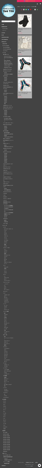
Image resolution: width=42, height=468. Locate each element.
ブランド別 (4, 52)
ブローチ (5, 361)
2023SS (5, 80)
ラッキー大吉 (5, 223)
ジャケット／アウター (6, 247)
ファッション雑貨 (6, 311)
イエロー (4, 414)
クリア (4, 425)
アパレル (5, 395)
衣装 (5, 103)
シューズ (4, 303)
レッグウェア (28, 6)
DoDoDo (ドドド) (6, 85)
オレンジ (4, 420)
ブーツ (5, 308)
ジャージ (5, 263)
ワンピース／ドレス (6, 282)
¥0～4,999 (5, 432)
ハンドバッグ (6, 300)
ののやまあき (5, 203)
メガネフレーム (6, 364)
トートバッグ (6, 299)
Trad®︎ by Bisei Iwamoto (8, 136)
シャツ (5, 231)
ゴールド (4, 423)
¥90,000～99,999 (6, 449)
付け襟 (5, 317)
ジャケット (5, 250)
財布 (5, 336)
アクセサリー (5, 346)
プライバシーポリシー (21, 462)
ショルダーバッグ (7, 294)
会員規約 (36, 462)
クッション (5, 389)
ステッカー (6, 380)
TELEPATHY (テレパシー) (7, 172)
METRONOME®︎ (7, 132)
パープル (4, 413)
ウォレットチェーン (7, 340)
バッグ (4, 293)
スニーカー (6, 305)
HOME (18, 6)
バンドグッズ (5, 392)
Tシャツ (5, 230)
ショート (5, 271)
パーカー (5, 237)
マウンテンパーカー (7, 255)
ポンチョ (5, 259)
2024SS (5, 77)
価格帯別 (3, 430)
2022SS (5, 72)
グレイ (4, 404)
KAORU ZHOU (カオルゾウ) (8, 107)
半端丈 (5, 268)
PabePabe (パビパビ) (8, 67)
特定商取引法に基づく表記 (29, 462)
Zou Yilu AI (5, 50)
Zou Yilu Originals (5, 45)
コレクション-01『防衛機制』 (8, 205)
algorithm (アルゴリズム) (7, 69)
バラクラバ (6, 314)
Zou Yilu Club (4, 28)
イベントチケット (6, 397)
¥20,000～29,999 (6, 437)
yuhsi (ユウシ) (5, 183)
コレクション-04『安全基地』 (8, 212)
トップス (4, 227)
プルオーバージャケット (8, 262)
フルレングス (6, 267)
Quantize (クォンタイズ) (7, 148)
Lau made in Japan (6, 116)
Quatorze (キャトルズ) (7, 151)
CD (4, 394)
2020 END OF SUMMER (8, 74)
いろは (4, 195)
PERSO (5, 145)
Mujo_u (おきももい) (6, 138)
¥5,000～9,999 (6, 434)
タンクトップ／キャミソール (8, 228)
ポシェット (5, 297)
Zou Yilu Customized (7, 49)
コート (5, 249)
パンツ (4, 265)
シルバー (4, 421)
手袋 (5, 330)
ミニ (4, 276)
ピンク (4, 416)
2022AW (5, 127)
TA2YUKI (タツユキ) (6, 168)
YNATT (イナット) (6, 181)
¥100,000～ (5, 451)
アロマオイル (6, 390)
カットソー (5, 234)
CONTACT (4, 465)
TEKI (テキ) (5, 170)
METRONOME (5, 130)
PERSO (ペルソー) (6, 143)
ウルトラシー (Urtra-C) (7, 198)
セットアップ (5, 291)
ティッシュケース (6, 343)
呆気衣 (5, 220)
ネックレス (5, 355)
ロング (5, 279)
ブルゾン (5, 252)
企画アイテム (4, 453)
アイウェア (5, 363)
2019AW (5, 114)
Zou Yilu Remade (6, 47)
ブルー (4, 411)
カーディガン (6, 240)
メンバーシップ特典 (6, 461)
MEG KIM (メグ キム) (7, 61)
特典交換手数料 (6, 463)
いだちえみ (5, 193)
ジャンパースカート (7, 280)
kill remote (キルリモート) (7, 108)
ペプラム (5, 324)
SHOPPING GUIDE (5, 37)
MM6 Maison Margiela (8, 63)
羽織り (5, 244)
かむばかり (5, 196)
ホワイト (4, 401)
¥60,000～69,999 (6, 444)
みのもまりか (5, 218)
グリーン (4, 409)
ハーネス (5, 328)
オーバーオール (6, 289)
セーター (5, 243)
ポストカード (6, 378)
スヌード (5, 321)
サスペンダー (6, 327)
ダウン (5, 260)
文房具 (5, 377)
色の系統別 (4, 399)
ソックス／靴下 (6, 369)
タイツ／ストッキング (7, 371)
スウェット (5, 241)
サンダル (5, 306)
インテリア (5, 387)
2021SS (5, 91)
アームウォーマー (7, 331)
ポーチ (5, 296)
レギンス (5, 272)
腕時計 (5, 345)
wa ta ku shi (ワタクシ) (7, 191)
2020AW (5, 159)
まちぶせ (5, 216)
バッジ (5, 383)
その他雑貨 (5, 375)
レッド (4, 418)
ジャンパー (6, 256)
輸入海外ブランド (6, 54)
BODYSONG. (5, 75)
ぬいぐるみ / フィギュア (8, 384)
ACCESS (3, 32)
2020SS (5, 113)
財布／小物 (5, 334)
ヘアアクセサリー (7, 348)
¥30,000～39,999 (6, 439)
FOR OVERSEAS (5, 39)
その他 (4, 428)
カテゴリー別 (23, 6)
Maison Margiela (7, 60)
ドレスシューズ (6, 309)
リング (5, 358)
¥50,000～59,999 (6, 442)
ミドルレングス (6, 277)
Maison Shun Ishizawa (7, 124)
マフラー (5, 320)
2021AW (5, 110)
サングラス (6, 366)
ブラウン (4, 406)
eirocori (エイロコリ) (7, 56)
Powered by (28, 466)
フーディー (6, 238)
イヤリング (5, 351)
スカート (4, 274)
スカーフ (5, 318)
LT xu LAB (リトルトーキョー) (8, 122)
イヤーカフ (6, 352)
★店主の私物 (4, 43)
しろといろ (5, 200)
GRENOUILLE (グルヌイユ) (8, 146)
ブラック (4, 402)
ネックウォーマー (7, 323)
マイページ (4, 30)
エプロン (5, 333)
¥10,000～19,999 (6, 435)
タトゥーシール (6, 381)
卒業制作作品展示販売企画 (7, 456)
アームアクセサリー (7, 359)
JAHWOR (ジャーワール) (7, 105)
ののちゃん (5, 215)
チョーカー (6, 357)
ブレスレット (6, 354)
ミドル (5, 286)
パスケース (6, 342)
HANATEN (6, 221)
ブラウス (5, 233)
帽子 (5, 313)
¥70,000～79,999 (6, 446)
